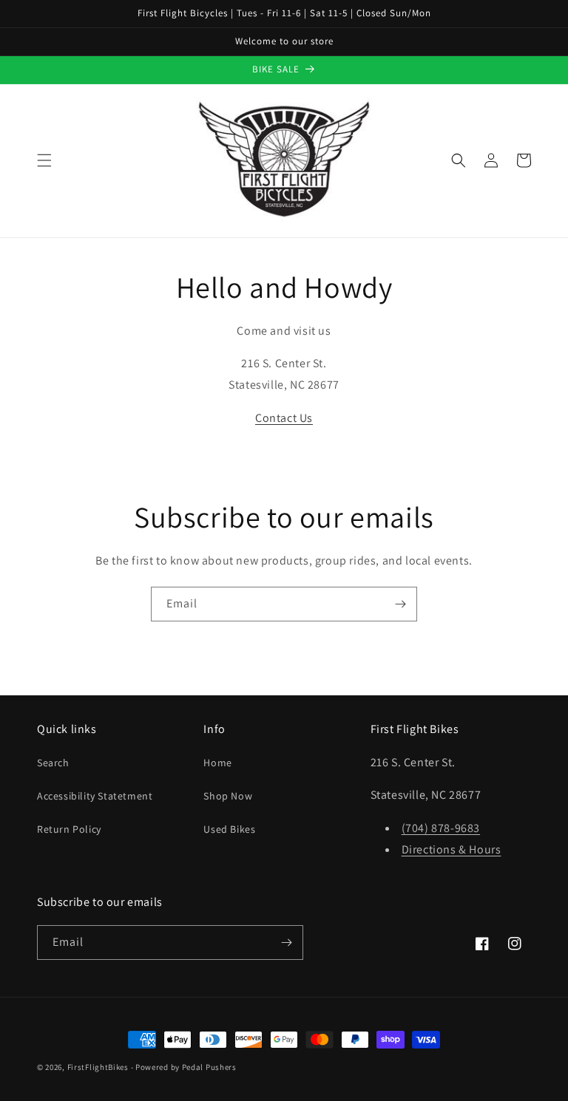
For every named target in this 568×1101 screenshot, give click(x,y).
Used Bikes (229, 829)
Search (53, 762)
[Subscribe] (400, 604)
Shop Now (227, 795)
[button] (44, 160)
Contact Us (284, 418)
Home (217, 762)
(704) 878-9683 (441, 828)
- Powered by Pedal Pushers (184, 1067)
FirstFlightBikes (98, 1067)
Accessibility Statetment (94, 795)
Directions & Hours (451, 849)
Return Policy (69, 829)
